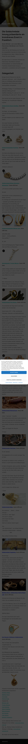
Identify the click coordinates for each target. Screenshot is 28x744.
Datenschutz (15, 382)
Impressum (20, 382)
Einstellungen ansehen (14, 380)
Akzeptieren (14, 372)
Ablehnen (14, 376)
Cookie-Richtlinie (8, 382)
